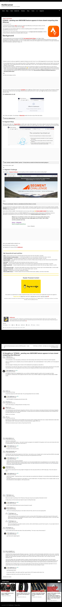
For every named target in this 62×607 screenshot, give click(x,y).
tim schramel (8, 527)
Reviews (23, 10)
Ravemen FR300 (6, 259)
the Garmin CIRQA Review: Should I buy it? (53, 594)
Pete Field (8, 401)
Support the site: (16, 296)
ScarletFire (23, 89)
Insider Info (16, 10)
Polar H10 (5, 270)
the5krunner (7, 5)
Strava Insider (9, 18)
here (16, 25)
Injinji (4, 255)
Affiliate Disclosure (40, 298)
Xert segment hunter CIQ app (29, 38)
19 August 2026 (34, 600)
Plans (28, 10)
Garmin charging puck (7, 258)
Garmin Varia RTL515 (7, 265)
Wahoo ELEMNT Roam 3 (8, 271)
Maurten (5, 263)
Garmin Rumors (35, 589)
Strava (19, 327)
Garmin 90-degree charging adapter (10, 257)
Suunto (21, 327)
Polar (12, 327)
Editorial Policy (33, 298)
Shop (7, 10)
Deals (12, 10)
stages (16, 327)
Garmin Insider (5, 581)
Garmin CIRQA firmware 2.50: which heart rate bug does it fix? (8, 594)
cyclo (5, 327)
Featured (33, 588)
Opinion (4, 18)
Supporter (42, 10)
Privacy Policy (17, 605)
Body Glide (5, 262)
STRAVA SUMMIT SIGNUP (41, 211)
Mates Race (22, 115)
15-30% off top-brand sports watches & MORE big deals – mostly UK (16, 346)
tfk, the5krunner (10, 370)
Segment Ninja (17, 124)
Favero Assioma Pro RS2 (8, 267)
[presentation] (58, 581)
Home (3, 10)
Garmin (8, 327)
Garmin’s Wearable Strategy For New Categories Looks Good (23, 594)
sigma (14, 327)
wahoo (24, 327)
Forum (33, 10)
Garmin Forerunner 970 (8, 268)
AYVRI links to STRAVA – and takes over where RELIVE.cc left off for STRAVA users (45, 346)
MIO (10, 327)
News (39, 589)
